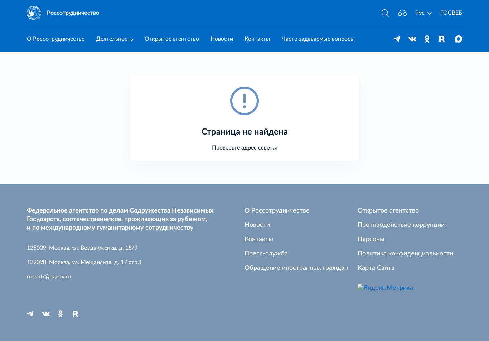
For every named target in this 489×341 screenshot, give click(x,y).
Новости (221, 39)
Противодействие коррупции (401, 225)
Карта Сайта (376, 268)
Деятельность (114, 39)
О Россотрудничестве (55, 39)
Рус (420, 13)
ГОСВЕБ (451, 13)
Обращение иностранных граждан (296, 268)
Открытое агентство (172, 39)
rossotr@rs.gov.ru (49, 276)
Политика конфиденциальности (405, 253)
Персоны (371, 239)
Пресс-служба (266, 253)
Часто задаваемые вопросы (318, 39)
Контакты (257, 39)
